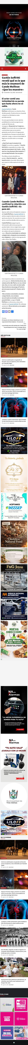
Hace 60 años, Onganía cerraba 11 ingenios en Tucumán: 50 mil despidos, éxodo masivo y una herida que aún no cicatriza (13, 951)
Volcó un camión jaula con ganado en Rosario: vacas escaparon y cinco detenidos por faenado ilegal (13, 361)
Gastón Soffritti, (19, 214)
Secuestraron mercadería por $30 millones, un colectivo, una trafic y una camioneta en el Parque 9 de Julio (13, 981)
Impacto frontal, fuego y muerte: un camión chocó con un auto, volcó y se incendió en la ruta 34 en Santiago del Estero (14, 391)
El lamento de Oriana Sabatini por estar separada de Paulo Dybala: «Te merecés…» (13, 320)
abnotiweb (19, 92)
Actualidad (4, 75)
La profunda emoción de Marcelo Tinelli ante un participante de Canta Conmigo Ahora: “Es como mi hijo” (14, 326)
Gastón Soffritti (6, 109)
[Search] (26, 68)
